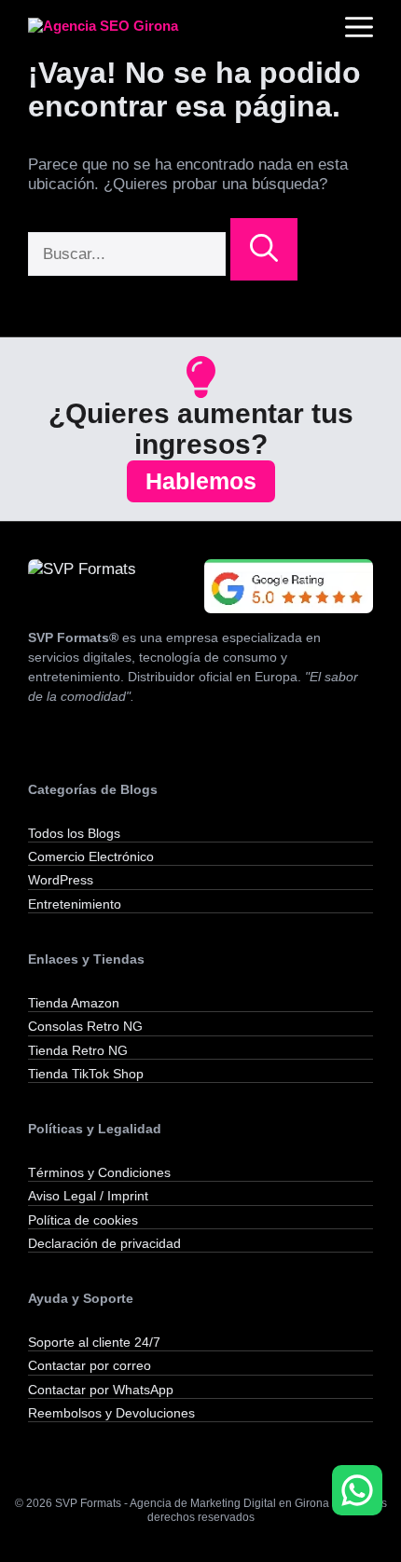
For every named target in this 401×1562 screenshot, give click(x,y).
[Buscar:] (129, 254)
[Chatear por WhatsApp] (357, 1490)
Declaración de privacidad (104, 1243)
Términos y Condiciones (99, 1172)
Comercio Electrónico (91, 856)
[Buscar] (263, 249)
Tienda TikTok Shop (86, 1073)
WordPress (60, 879)
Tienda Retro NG (78, 1050)
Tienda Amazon (73, 1002)
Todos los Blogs (74, 833)
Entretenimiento (74, 904)
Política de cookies (83, 1220)
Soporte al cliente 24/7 (94, 1342)
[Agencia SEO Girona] (121, 28)
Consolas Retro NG (85, 1026)
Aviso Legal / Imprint (88, 1195)
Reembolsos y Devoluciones (111, 1412)
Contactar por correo (89, 1365)
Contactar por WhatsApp (100, 1389)
